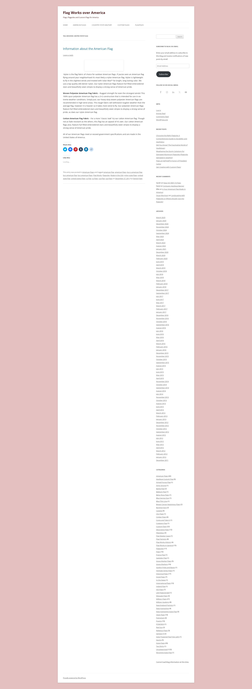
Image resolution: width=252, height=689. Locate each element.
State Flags (160, 643)
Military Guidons (162, 602)
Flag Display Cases (163, 536)
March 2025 (160, 217)
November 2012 (162, 425)
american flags (120, 172)
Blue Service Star (162, 498)
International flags (163, 583)
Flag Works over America (84, 12)
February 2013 (161, 416)
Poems (159, 621)
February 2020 (161, 258)
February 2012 (161, 454)
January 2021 (161, 249)
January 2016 (161, 350)
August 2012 (161, 435)
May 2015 (160, 375)
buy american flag (70, 175)
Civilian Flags (161, 517)
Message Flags (161, 596)
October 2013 (161, 400)
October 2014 (161, 384)
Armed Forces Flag (163, 482)
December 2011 (162, 460)
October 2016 (161, 321)
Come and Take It (163, 520)
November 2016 (162, 318)
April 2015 (160, 378)
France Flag (160, 555)
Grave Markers (162, 564)
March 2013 (160, 413)
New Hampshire (162, 608)
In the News (161, 580)
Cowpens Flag (161, 523)
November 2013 (162, 397)
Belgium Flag (161, 492)
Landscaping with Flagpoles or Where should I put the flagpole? (170, 198)
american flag (109, 172)
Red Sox (159, 627)
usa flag (102, 178)
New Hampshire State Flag (166, 611)
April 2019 (160, 265)
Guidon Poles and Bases (165, 567)
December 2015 (162, 353)
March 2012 (160, 451)
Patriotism (160, 618)
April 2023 (160, 239)
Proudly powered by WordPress (74, 678)
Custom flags (161, 526)
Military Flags (161, 599)
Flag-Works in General (164, 545)
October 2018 (161, 271)
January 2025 (161, 221)
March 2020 (160, 255)
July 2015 (159, 369)
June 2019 (160, 261)
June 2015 (160, 372)
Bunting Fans (161, 507)
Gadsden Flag (161, 558)
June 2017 (160, 299)
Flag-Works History (163, 542)
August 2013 (161, 403)
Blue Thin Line (161, 501)
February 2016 (161, 347)
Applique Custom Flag (164, 479)
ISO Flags (159, 589)
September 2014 (162, 388)
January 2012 (161, 457)
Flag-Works (97, 175)
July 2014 (159, 394)
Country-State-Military (102, 25)
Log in (158, 110)
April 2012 (160, 448)
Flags (158, 552)
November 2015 (162, 356)
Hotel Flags (160, 577)
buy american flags (85, 175)
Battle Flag (160, 488)
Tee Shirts (160, 646)
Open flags (160, 615)
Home (65, 25)
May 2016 (160, 337)
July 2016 (159, 331)
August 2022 (161, 246)
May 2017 (160, 302)
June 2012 (160, 441)
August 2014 (161, 391)
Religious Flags (161, 630)
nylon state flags (130, 175)
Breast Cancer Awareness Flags (168, 504)
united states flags (78, 178)
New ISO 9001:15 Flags (172, 183)
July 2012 (159, 438)
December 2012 (162, 422)
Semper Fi (160, 634)
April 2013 (160, 410)
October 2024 (161, 230)
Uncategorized (161, 649)
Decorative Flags (162, 529)
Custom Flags (123, 25)
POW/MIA (160, 624)
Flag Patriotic (161, 539)
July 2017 (159, 296)
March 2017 (160, 306)
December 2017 (162, 290)
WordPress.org (162, 120)
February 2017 (161, 309)
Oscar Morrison (162, 195)
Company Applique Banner (173, 186)
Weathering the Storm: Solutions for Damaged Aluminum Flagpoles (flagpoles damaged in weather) (172, 154)
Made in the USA (117, 175)
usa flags (109, 178)
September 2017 (162, 293)
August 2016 (161, 328)
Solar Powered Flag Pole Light (167, 637)
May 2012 (160, 444)
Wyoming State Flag (164, 652)
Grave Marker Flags (163, 561)
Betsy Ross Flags (162, 495)
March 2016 (160, 343)
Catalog (159, 511)
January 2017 (161, 312)
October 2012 (161, 429)
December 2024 (162, 224)
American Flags (79, 25)
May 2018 (160, 277)
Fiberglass (160, 533)
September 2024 (162, 233)
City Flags (160, 514)
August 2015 (161, 366)
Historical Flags (162, 574)
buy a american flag (134, 172)
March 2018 (160, 280)
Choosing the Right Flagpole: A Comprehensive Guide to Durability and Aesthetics (171, 138)
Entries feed (160, 113)
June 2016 (160, 334)
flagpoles (106, 175)
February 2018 (161, 284)
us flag (88, 178)
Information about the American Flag (88, 49)
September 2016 (162, 325)
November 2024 (162, 227)
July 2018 (159, 274)
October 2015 (161, 359)
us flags (95, 178)
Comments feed (162, 116)
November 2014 (162, 381)
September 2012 (162, 432)
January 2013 (161, 419)
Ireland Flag (160, 586)
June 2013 (160, 407)
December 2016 (162, 315)
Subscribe (163, 74)
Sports (158, 640)
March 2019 (160, 268)
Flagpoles (139, 25)
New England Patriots (164, 605)
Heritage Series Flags (164, 570)
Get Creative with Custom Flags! (168, 167)
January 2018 (161, 287)
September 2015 (162, 362)
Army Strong (161, 485)
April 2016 (160, 340)
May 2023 (160, 236)
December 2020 (162, 252)
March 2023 (160, 243)
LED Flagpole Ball (162, 593)
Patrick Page (137, 178)
